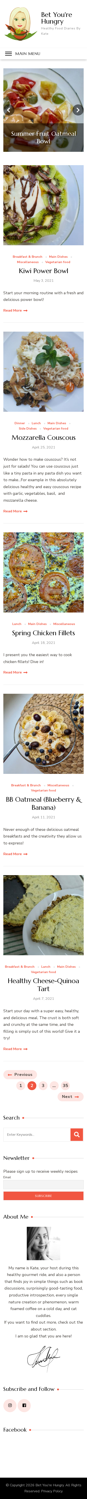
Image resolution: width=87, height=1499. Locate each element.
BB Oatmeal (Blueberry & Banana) (43, 803)
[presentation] (8, 110)
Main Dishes (58, 257)
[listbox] (43, 110)
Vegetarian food (57, 262)
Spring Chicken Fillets (43, 633)
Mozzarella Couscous (44, 438)
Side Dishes (28, 428)
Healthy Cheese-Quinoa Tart (43, 985)
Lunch (36, 423)
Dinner (19, 423)
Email (7, 1177)
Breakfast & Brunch (27, 257)
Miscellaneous (28, 262)
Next (67, 1096)
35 (66, 1085)
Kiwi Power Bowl (43, 271)
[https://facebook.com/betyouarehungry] (24, 1405)
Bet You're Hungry (56, 17)
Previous (23, 1074)
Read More (12, 310)
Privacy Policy (52, 1491)
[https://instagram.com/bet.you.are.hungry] (10, 1405)
